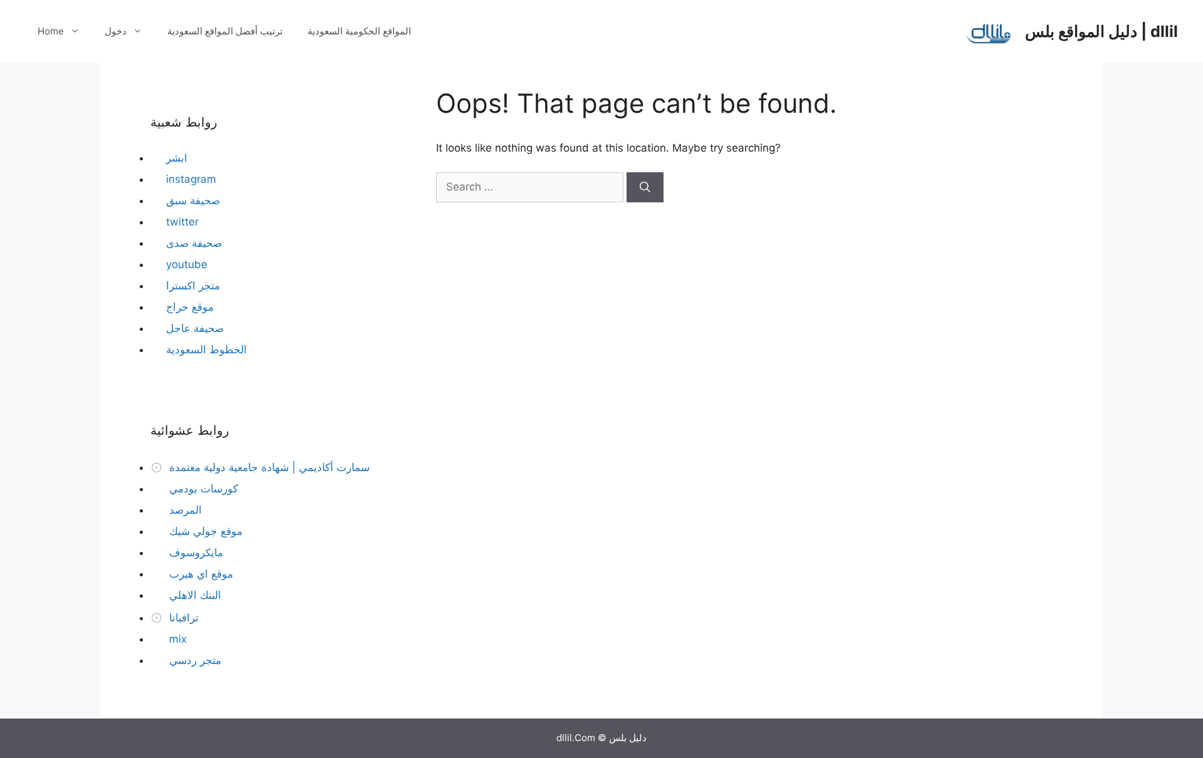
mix (176, 639)
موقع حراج (190, 307)
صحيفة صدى (194, 243)
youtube (186, 264)
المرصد (184, 510)
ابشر (176, 158)
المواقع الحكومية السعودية (359, 31)
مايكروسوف (194, 552)
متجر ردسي (193, 660)
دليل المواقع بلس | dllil (1101, 31)
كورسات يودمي (202, 488)
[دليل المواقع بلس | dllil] (989, 30)
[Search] (645, 187)
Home (51, 31)
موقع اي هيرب (199, 574)
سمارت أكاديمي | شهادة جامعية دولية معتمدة (268, 467)
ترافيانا (182, 617)
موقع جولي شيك (204, 531)
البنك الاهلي (193, 595)
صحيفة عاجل (195, 328)
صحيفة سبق (193, 200)
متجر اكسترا (193, 285)
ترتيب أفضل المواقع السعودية (225, 31)
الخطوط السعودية (206, 349)
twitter (182, 221)
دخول (116, 31)
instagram (191, 179)
